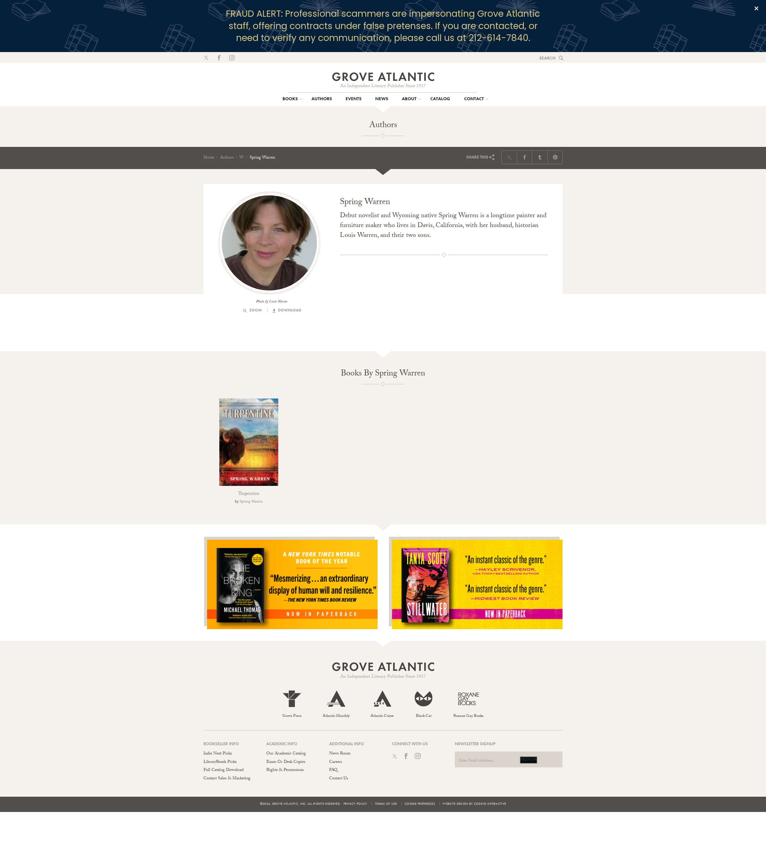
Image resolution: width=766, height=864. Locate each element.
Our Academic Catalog (286, 753)
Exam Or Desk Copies (285, 762)
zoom (255, 310)
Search (547, 58)
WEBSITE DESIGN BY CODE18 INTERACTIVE (474, 803)
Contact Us (338, 778)
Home (208, 158)
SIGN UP (528, 760)
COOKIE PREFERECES (420, 803)
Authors (227, 158)
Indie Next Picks (217, 753)
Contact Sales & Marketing (226, 778)
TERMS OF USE (386, 803)
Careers (335, 762)
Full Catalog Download (223, 770)
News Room (339, 753)
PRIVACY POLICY (355, 803)
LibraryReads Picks (220, 762)
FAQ (333, 770)
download (289, 310)
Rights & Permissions (285, 770)
